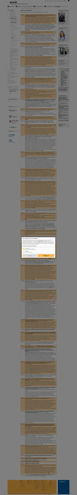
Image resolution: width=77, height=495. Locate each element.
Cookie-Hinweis (40, 240)
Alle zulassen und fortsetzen (46, 255)
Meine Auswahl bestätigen (29, 255)
